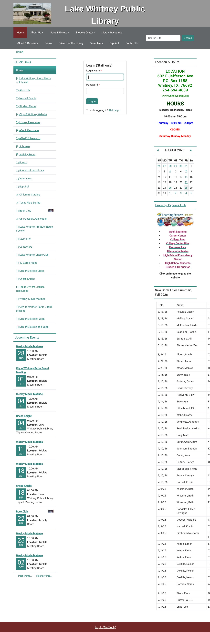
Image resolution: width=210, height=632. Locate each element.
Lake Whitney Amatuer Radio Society (34, 228)
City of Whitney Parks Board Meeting (34, 308)
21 (186, 182)
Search (188, 37)
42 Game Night (28, 262)
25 (170, 187)
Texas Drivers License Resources (30, 288)
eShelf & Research (27, 43)
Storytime (25, 238)
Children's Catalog (29, 194)
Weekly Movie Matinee (32, 298)
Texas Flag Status (29, 202)
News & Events (58, 32)
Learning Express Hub (170, 205)
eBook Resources (29, 130)
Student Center (84, 32)
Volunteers (96, 43)
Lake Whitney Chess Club (34, 254)
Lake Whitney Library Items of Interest (33, 80)
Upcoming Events (27, 337)
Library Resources (112, 32)
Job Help (24, 146)
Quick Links (23, 62)
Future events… (44, 575)
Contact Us (132, 43)
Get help (114, 110)
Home (20, 32)
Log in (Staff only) (105, 627)
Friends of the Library (71, 43)
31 (186, 166)
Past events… (25, 575)
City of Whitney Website (33, 114)
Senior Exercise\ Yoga (32, 318)
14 (186, 176)
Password (92, 84)
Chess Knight (27, 278)
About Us (36, 32)
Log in (92, 101)
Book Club (25, 210)
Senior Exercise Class (31, 270)
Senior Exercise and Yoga (34, 326)
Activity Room (27, 154)
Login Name (93, 70)
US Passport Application (33, 218)
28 (170, 166)
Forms (48, 43)
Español (114, 43)
